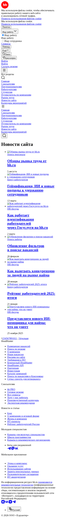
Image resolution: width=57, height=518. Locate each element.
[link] (6, 54)
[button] (4, 61)
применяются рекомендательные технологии (26, 483)
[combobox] (14, 509)
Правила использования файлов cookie (21, 24)
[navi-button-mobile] (4, 70)
